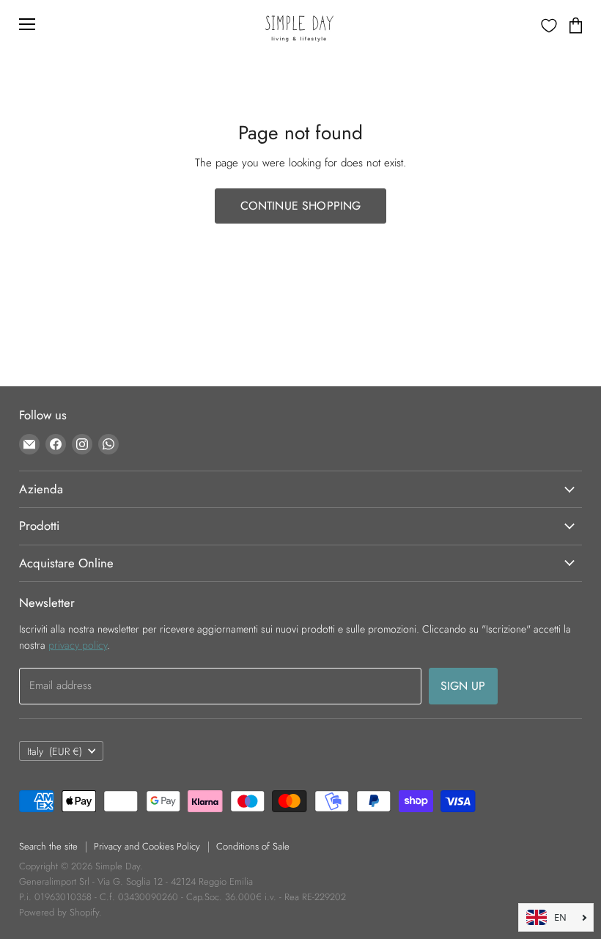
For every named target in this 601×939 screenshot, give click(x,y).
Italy (54, 751)
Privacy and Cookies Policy (147, 846)
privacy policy (77, 645)
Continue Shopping (300, 205)
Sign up (463, 685)
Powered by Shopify (59, 912)
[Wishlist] (549, 26)
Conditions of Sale (253, 846)
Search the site (48, 846)
